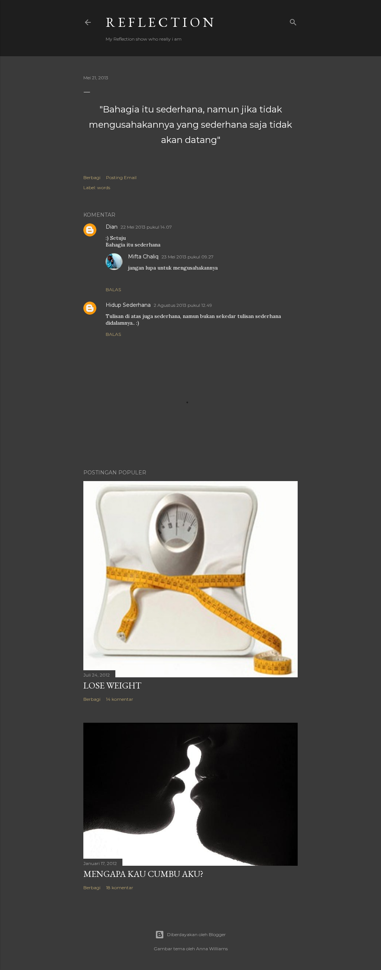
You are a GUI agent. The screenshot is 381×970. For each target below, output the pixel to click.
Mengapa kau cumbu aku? (143, 874)
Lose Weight (112, 685)
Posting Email (121, 177)
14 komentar (119, 699)
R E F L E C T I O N (160, 22)
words (103, 187)
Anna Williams (212, 948)
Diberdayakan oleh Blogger (196, 934)
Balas (113, 289)
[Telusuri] (293, 20)
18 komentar (119, 887)
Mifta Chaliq (143, 256)
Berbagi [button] (91, 177)
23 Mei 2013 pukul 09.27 (187, 257)
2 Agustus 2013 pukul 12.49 (183, 305)
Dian (112, 226)
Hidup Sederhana (128, 305)
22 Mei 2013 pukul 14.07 (146, 227)
